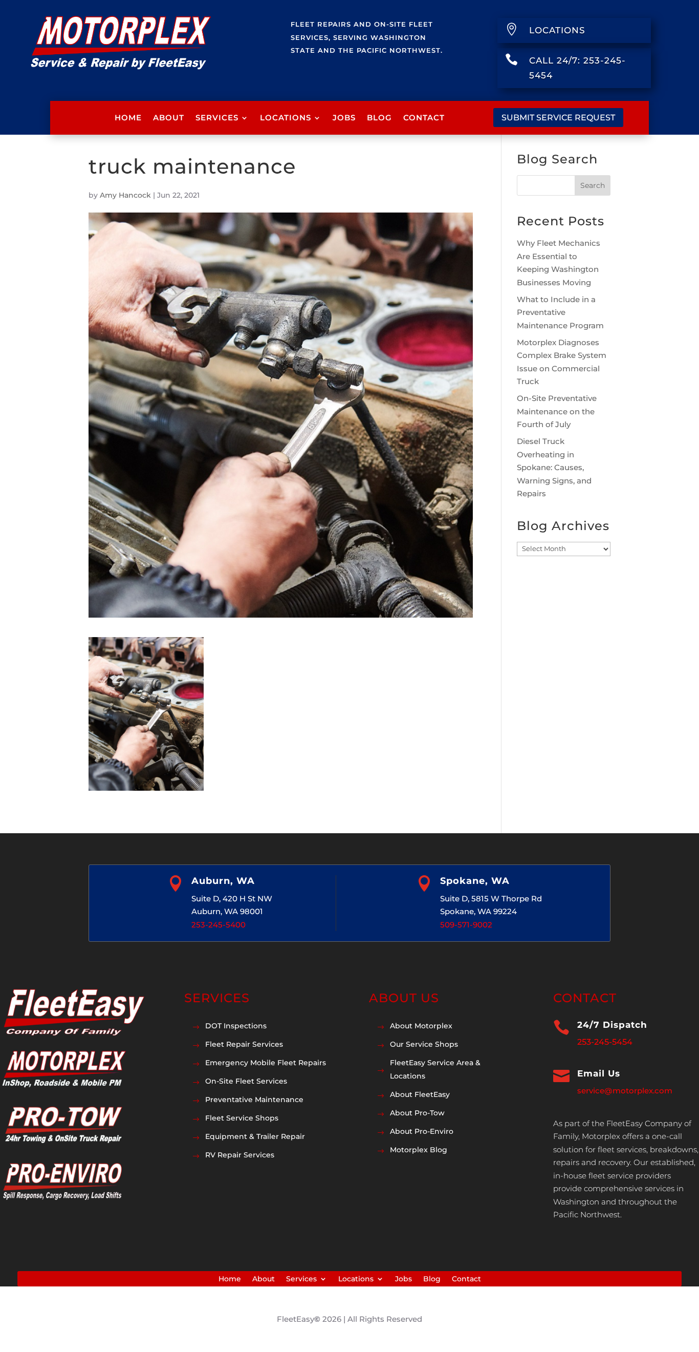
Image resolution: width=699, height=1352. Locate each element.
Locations (285, 117)
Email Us (598, 1073)
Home (128, 117)
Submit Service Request (558, 117)
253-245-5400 (218, 924)
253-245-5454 (604, 1042)
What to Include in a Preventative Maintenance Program (560, 312)
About (168, 117)
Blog (379, 117)
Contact (424, 117)
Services (216, 117)
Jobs (344, 117)
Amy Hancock (125, 195)
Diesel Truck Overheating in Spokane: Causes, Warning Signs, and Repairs (554, 467)
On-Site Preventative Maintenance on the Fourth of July (557, 411)
